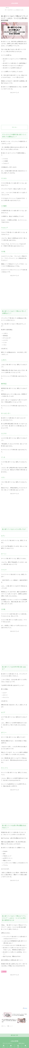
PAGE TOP (15, 1035)
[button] (26, 519)
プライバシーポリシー (7, 1043)
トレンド (4, 971)
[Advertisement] (14, 108)
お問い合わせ (21, 1043)
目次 (13, 127)
